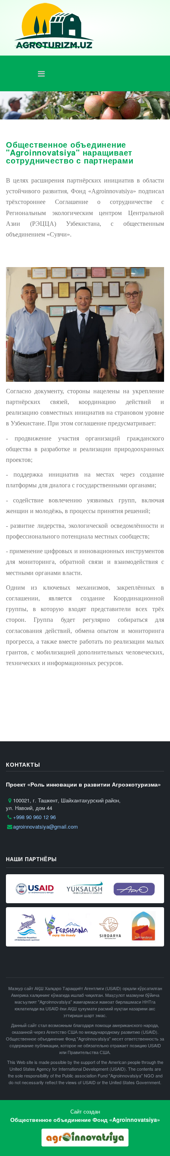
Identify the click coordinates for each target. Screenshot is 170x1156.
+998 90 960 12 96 (34, 817)
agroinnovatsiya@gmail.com (45, 826)
